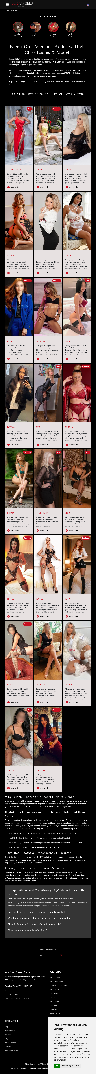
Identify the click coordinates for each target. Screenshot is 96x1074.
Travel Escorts (54, 1013)
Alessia (41, 169)
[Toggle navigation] (7, 4)
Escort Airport (54, 1001)
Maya (68, 684)
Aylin (69, 255)
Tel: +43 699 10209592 (13, 995)
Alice (10, 255)
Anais (40, 255)
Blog (6, 1027)
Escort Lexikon (10, 1043)
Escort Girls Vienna (56, 981)
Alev (68, 169)
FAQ (6, 1039)
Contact (8, 991)
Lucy (10, 684)
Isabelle (42, 512)
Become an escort (11, 1050)
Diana (11, 427)
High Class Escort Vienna (58, 985)
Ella (39, 427)
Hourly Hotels (10, 1031)
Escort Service (54, 989)
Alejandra (14, 169)
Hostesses (53, 1009)
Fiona (11, 512)
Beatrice (42, 341)
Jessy (68, 512)
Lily (68, 598)
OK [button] (56, 1066)
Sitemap (8, 1035)
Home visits (53, 993)
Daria (69, 341)
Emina (69, 427)
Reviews (8, 1046)
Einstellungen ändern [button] (70, 1066)
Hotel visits (53, 997)
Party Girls (53, 1005)
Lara (39, 598)
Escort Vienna (35, 62)
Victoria (42, 770)
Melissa (12, 770)
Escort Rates (30, 881)
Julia (10, 598)
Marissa (41, 684)
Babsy (11, 341)
